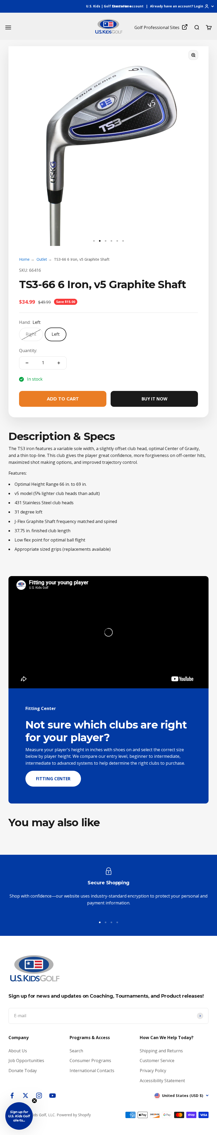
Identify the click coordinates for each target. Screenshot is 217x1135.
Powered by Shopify (74, 1114)
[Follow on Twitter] (25, 1095)
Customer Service (157, 1060)
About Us (17, 1051)
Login (198, 6)
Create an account (127, 6)
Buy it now (154, 399)
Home (24, 259)
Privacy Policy (153, 1070)
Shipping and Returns (161, 1051)
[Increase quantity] (58, 363)
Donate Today (22, 1070)
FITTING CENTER (53, 779)
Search (76, 1051)
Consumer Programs (90, 1060)
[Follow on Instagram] (39, 1095)
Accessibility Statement (162, 1080)
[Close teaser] (34, 1100)
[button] (19, 1116)
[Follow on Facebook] (12, 1095)
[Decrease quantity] (27, 363)
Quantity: (28, 350)
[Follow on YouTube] (52, 1095)
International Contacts (92, 1070)
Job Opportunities (26, 1060)
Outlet (42, 259)
